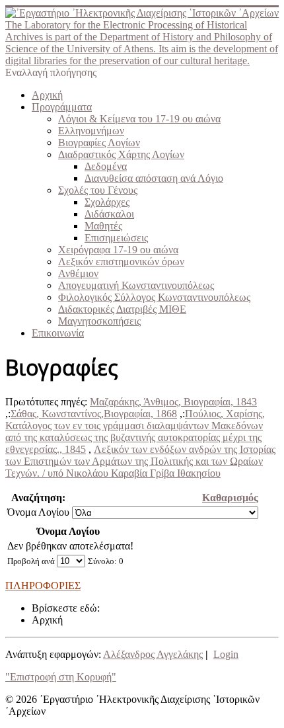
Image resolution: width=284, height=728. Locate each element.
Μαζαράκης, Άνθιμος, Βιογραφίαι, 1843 (173, 401)
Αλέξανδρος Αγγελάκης (153, 654)
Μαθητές (103, 225)
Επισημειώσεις (116, 237)
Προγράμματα (62, 106)
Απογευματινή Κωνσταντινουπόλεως (136, 285)
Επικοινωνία (58, 333)
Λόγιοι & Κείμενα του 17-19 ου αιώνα (139, 118)
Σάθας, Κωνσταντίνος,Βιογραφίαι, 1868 (94, 413)
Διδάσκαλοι (109, 214)
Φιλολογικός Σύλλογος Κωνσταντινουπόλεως (154, 297)
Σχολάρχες (107, 202)
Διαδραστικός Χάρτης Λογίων (121, 154)
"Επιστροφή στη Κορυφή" (60, 676)
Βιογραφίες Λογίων (99, 142)
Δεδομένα (106, 166)
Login (225, 654)
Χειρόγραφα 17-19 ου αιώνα (118, 249)
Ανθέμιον (78, 273)
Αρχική (47, 95)
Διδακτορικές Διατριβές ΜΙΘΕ (122, 309)
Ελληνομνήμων (91, 130)
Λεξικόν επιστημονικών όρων (121, 261)
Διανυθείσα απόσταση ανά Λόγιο (154, 178)
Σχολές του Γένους (97, 190)
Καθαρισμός (230, 497)
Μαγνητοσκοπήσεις (99, 321)
